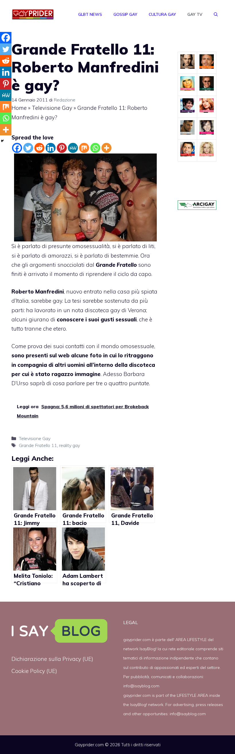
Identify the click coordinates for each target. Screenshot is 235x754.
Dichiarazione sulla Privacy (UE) (52, 658)
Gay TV (194, 14)
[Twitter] (28, 148)
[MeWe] (73, 148)
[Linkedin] (51, 148)
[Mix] (84, 148)
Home (19, 107)
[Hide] (2, 141)
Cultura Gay (162, 14)
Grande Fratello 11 (38, 445)
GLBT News (90, 14)
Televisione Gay (52, 107)
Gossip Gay (125, 14)
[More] (106, 148)
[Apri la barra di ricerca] (216, 14)
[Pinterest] (62, 148)
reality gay (69, 445)
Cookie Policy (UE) (34, 670)
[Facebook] (17, 148)
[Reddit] (39, 148)
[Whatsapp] (95, 148)
